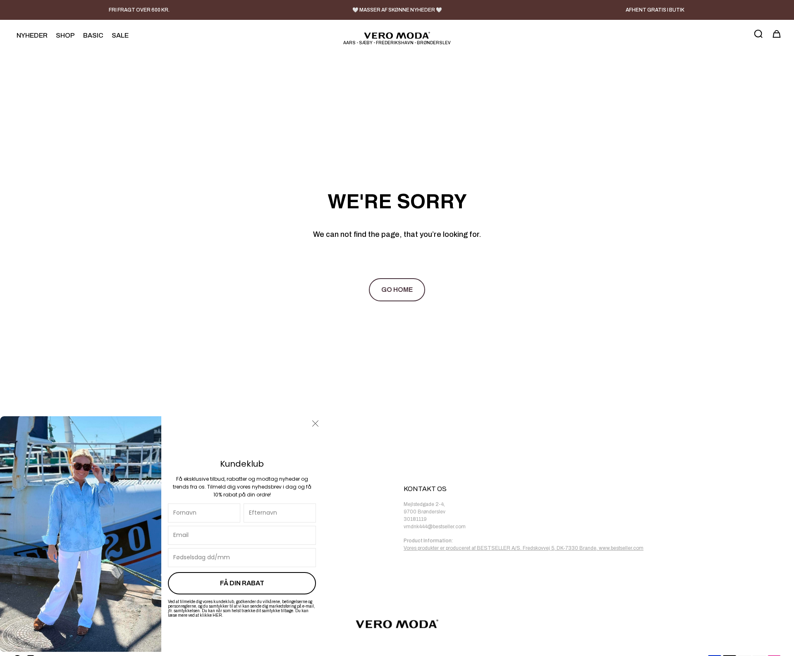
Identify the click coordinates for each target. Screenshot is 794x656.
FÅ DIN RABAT (242, 583)
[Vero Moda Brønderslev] (397, 35)
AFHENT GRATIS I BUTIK (655, 10)
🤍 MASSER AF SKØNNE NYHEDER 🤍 (397, 10)
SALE (120, 35)
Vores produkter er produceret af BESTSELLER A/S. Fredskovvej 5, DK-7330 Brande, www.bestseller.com (523, 548)
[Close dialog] (315, 423)
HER (217, 615)
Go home (397, 289)
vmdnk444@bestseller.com (435, 527)
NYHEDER (32, 35)
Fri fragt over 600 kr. (139, 10)
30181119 (415, 519)
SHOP (65, 35)
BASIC (93, 35)
